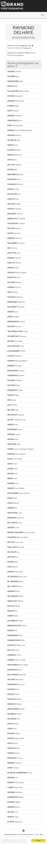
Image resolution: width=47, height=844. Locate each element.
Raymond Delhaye (14, 48)
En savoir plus (23, 842)
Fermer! (38, 840)
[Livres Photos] (12, 6)
